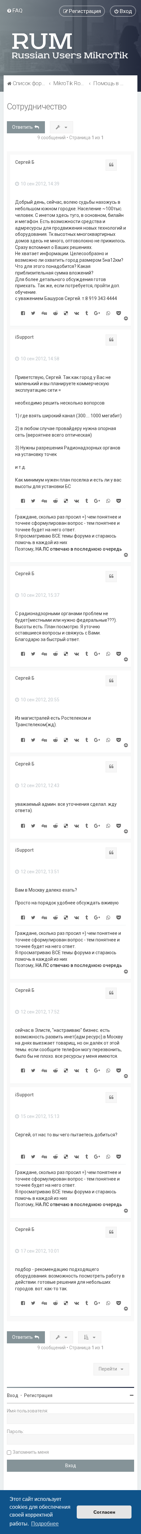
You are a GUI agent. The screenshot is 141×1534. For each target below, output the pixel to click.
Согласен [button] (104, 1512)
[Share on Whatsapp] (108, 312)
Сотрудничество (37, 106)
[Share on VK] (76, 312)
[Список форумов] (70, 46)
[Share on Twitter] (33, 312)
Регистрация (38, 1395)
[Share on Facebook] (23, 312)
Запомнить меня (31, 1452)
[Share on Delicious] (65, 312)
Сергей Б (24, 162)
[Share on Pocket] (118, 312)
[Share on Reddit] (55, 312)
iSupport (24, 337)
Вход (12, 1395)
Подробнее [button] (45, 1523)
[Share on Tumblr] (87, 312)
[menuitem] (14, 10)
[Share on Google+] (97, 312)
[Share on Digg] (44, 312)
